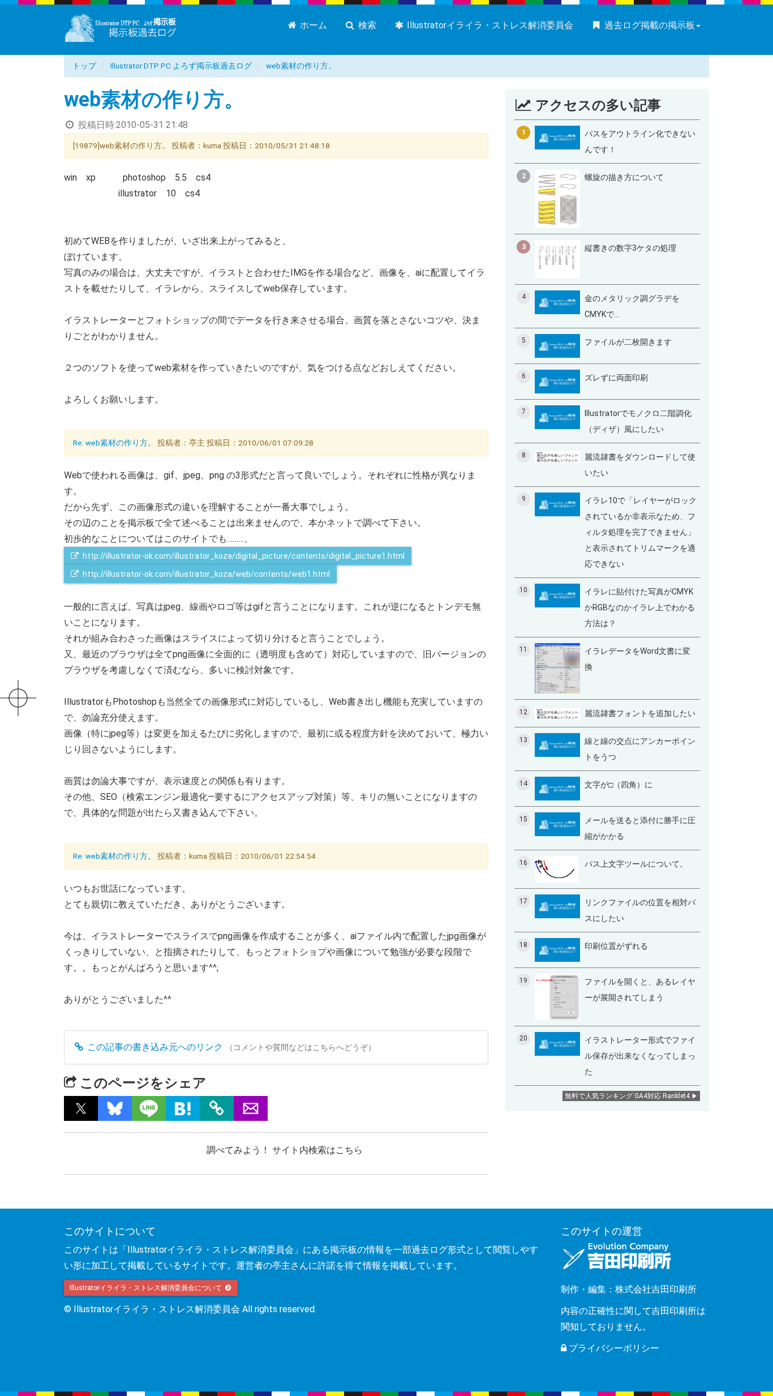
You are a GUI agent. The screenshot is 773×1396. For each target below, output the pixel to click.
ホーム (312, 25)
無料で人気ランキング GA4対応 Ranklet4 (627, 1096)
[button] (81, 1108)
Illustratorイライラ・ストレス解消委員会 (489, 25)
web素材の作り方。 (301, 65)
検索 (366, 25)
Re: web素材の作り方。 (114, 442)
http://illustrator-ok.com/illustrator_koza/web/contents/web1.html (206, 574)
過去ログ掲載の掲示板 (648, 25)
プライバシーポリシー (612, 1348)
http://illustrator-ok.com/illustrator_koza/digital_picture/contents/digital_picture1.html (244, 555)
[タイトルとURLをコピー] (217, 1108)
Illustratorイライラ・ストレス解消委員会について (147, 1288)
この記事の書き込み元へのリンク (154, 1047)
